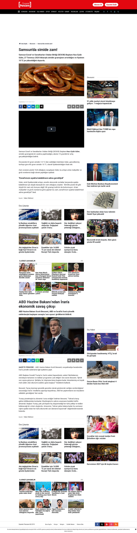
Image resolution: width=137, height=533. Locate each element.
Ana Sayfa (24, 43)
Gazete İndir (111, 5)
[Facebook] (20, 106)
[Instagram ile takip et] (111, 524)
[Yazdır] (69, 106)
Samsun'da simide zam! (45, 43)
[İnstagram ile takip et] (104, 12)
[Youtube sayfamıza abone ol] (114, 12)
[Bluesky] (29, 106)
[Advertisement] (103, 59)
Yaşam (96, 12)
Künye (56, 524)
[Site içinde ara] (118, 12)
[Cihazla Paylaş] (41, 106)
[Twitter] (25, 106)
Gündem (24, 12)
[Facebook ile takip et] (107, 12)
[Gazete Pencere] (25, 4)
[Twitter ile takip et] (111, 12)
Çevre (81, 12)
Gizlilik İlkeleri (70, 524)
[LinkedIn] (33, 106)
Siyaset (54, 12)
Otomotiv (89, 12)
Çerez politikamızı (89, 529)
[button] (73, 106)
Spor (48, 12)
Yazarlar (74, 12)
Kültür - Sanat (63, 12)
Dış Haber (40, 12)
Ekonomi (32, 12)
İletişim (62, 524)
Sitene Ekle (80, 524)
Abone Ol (98, 5)
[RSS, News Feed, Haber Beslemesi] (116, 524)
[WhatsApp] (37, 106)
